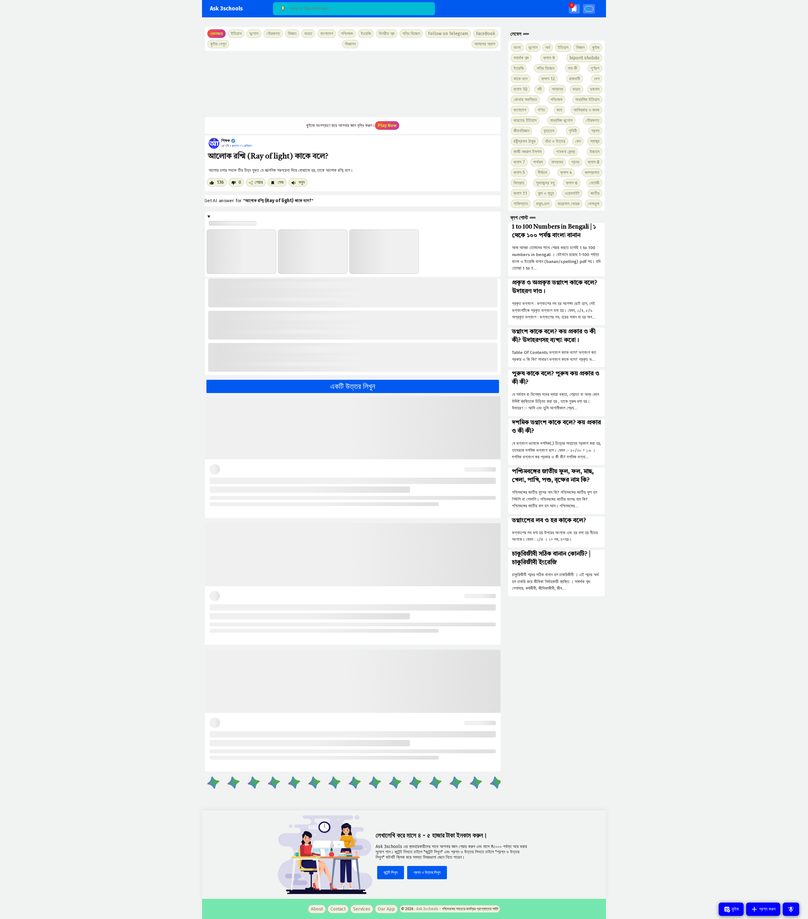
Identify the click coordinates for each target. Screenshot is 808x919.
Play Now (387, 125)
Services (361, 909)
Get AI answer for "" (260, 201)
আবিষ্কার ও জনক (586, 110)
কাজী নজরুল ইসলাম (528, 151)
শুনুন (301, 182)
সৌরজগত (592, 120)
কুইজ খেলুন (218, 44)
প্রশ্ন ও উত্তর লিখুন (427, 872)
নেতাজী (594, 183)
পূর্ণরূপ (595, 68)
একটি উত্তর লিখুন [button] (352, 386)
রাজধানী (574, 78)
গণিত (541, 110)
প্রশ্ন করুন (766, 909)
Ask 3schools (226, 8)
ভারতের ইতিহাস (525, 120)
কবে (559, 110)
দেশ (596, 78)
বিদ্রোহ (519, 183)
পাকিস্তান (521, 203)
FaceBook (485, 33)
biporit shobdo (584, 58)
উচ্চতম (594, 151)
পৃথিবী (573, 131)
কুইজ (595, 47)
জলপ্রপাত (592, 172)
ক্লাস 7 (519, 162)
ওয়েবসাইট (572, 193)
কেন (578, 141)
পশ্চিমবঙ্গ (347, 33)
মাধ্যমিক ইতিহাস (587, 99)
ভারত (576, 89)
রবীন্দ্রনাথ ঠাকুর (525, 141)
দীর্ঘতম (542, 172)
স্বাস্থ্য (594, 141)
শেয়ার (259, 182)
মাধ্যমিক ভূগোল (561, 120)
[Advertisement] (353, 84)
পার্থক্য (538, 162)
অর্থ (547, 47)
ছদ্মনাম (594, 89)
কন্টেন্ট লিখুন (390, 872)
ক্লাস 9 (549, 58)
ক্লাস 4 (566, 172)
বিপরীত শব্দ (387, 33)
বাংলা (517, 47)
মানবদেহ (557, 162)
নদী (539, 89)
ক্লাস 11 (520, 193)
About (317, 909)
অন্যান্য (557, 89)
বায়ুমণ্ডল (542, 203)
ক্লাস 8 (593, 162)
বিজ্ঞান (580, 47)
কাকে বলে (520, 78)
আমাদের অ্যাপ (484, 44)
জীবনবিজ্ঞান (521, 131)
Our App (386, 909)
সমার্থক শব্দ (521, 58)
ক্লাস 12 (548, 78)
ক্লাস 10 (520, 89)
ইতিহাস (563, 47)
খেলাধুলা (593, 203)
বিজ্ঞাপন (350, 44)
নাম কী (572, 68)
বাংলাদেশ (520, 110)
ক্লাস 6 (572, 183)
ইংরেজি (366, 33)
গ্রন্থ (575, 162)
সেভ (280, 182)
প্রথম (595, 131)
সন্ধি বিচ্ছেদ (411, 33)
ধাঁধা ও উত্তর (555, 141)
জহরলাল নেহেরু (568, 203)
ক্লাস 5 (519, 172)
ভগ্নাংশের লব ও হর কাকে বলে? (549, 520)
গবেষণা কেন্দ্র (565, 151)
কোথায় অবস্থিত (525, 99)
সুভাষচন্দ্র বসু (545, 183)
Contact (338, 909)
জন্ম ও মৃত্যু (546, 193)
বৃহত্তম (549, 131)
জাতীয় (595, 193)
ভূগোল (533, 47)
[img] (574, 9)
